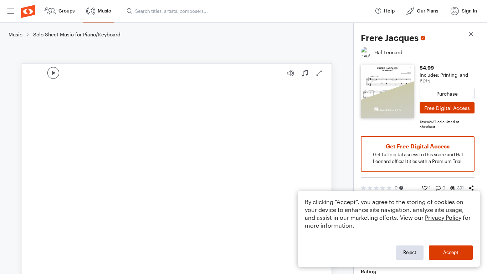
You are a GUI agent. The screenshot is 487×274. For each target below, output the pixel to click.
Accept (450, 252)
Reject (409, 252)
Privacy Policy (443, 217)
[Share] (471, 188)
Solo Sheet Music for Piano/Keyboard (77, 34)
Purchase (447, 94)
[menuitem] (10, 11)
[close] (471, 35)
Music (15, 34)
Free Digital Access (447, 108)
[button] (401, 188)
